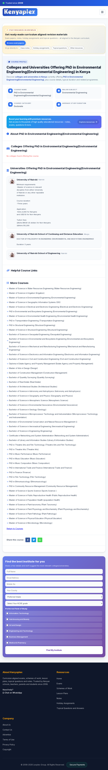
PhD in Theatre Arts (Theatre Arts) (24, 449)
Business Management (18, 637)
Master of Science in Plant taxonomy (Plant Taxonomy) (33, 504)
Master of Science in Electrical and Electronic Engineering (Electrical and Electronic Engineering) (51, 307)
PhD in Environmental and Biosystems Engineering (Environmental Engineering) (43, 311)
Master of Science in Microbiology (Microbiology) (30, 523)
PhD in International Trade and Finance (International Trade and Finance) (40, 468)
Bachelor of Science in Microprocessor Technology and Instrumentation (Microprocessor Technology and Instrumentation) (53, 415)
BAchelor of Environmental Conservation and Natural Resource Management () (43, 422)
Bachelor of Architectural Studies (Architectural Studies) (33, 386)
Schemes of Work (64, 688)
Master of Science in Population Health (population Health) (34, 500)
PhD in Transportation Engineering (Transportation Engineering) (36, 321)
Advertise (7, 734)
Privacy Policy (9, 744)
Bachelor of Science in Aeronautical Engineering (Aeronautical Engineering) (42, 426)
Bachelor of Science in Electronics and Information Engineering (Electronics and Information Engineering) (54, 354)
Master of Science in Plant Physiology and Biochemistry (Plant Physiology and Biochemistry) (49, 509)
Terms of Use (8, 739)
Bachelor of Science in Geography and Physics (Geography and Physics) (41, 396)
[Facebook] (27, 540)
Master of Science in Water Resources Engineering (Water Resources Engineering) (45, 288)
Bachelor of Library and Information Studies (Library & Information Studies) (41, 440)
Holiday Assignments (66, 703)
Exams (59, 683)
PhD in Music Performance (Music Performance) (30, 454)
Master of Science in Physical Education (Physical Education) (35, 518)
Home (59, 678)
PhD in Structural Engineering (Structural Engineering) (32, 325)
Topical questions (60, 48)
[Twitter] (33, 540)
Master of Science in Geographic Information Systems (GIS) (35, 302)
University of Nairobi (27, 179)
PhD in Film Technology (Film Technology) (27, 477)
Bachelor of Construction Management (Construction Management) (38, 373)
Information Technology (19, 613)
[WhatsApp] (40, 540)
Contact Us (7, 730)
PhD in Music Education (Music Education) (27, 458)
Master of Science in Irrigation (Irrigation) (27, 293)
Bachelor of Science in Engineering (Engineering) (30, 431)
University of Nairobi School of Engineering (38, 253)
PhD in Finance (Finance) (20, 472)
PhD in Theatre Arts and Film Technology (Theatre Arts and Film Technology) (42, 445)
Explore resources (87, 122)
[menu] (102, 12)
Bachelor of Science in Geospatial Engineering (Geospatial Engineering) (40, 334)
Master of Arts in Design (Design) (23, 368)
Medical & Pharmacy (17, 643)
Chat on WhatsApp (13, 693)
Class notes (25, 48)
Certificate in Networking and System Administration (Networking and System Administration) (49, 435)
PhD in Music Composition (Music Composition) (29, 463)
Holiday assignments (41, 48)
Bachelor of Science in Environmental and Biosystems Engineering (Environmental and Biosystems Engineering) (51, 340)
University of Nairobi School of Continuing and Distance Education (50, 234)
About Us (7, 725)
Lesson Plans (62, 693)
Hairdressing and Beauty (19, 619)
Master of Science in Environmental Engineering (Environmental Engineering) (42, 298)
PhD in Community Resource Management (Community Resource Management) (43, 486)
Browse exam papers (15, 43)
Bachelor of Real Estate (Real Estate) (25, 382)
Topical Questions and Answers (70, 708)
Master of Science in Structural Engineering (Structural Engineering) (38, 330)
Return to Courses (15, 528)
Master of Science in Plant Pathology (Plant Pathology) (33, 514)
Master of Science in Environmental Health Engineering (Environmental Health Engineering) (48, 316)
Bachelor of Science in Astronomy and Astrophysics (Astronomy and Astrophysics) (45, 391)
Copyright (7, 749)
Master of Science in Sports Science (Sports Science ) (33, 491)
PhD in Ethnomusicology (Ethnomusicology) (28, 481)
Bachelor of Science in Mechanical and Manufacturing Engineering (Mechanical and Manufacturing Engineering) (52, 348)
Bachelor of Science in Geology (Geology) (27, 409)
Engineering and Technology (21, 631)
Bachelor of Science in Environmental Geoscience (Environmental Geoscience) (43, 405)
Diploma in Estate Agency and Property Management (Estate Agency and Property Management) (51, 363)
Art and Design (15, 625)
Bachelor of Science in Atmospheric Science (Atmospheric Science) (38, 400)
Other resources (76, 48)
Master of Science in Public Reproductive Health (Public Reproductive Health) (43, 495)
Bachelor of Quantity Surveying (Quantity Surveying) (32, 377)
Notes (59, 698)
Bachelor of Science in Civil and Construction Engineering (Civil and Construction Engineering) (50, 359)
